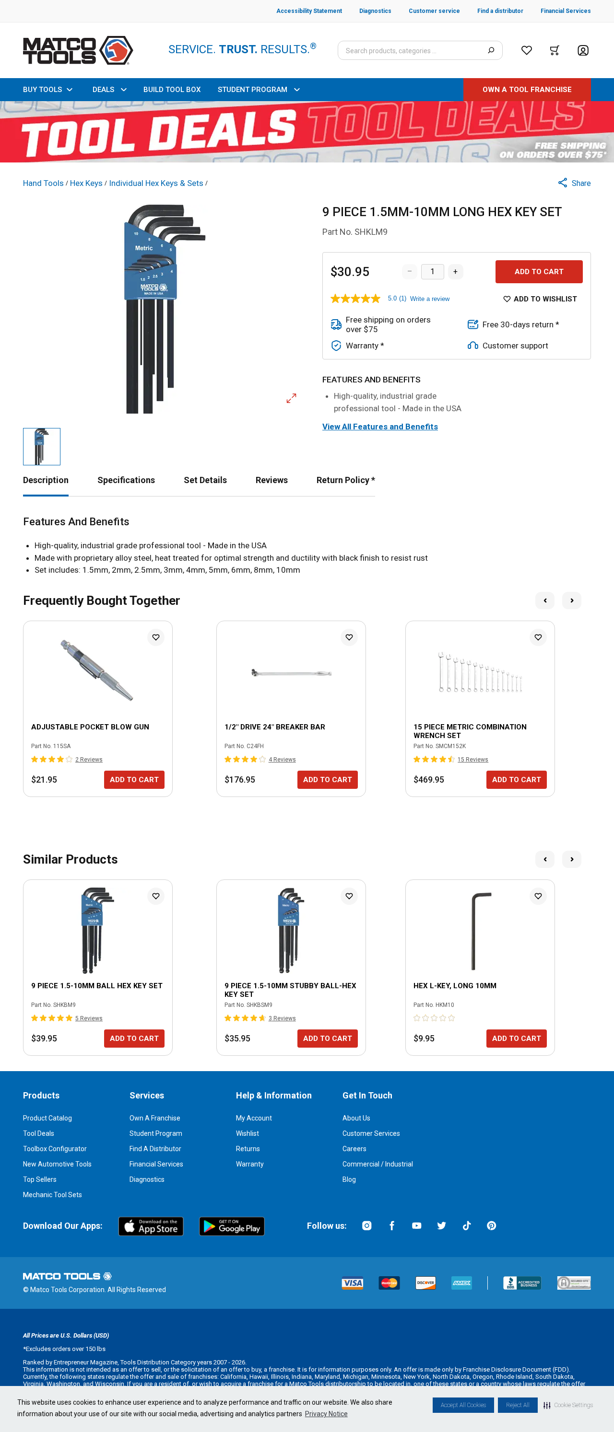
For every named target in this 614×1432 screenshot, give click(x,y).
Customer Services (371, 1133)
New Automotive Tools (57, 1164)
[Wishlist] (526, 50)
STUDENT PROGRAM (252, 89)
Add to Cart (539, 271)
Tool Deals (38, 1133)
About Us (356, 1118)
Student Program (156, 1133)
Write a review (429, 299)
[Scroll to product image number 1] (41, 446)
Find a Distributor (155, 1149)
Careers (354, 1149)
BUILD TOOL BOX (172, 89)
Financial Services (156, 1164)
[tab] (46, 480)
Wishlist (247, 1133)
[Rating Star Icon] (35, 759)
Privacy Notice (326, 1414)
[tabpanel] (307, 546)
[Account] (583, 51)
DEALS (103, 89)
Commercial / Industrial (377, 1164)
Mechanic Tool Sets (52, 1195)
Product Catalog (47, 1118)
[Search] (491, 50)
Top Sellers (40, 1179)
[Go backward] (545, 600)
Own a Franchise (155, 1118)
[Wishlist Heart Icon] (156, 637)
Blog (349, 1179)
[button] (568, 1405)
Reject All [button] (518, 1405)
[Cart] (555, 50)
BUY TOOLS (42, 89)
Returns (248, 1149)
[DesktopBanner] (307, 131)
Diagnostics (147, 1179)
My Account (254, 1118)
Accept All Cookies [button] (463, 1405)
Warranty (250, 1164)
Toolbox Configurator (55, 1149)
